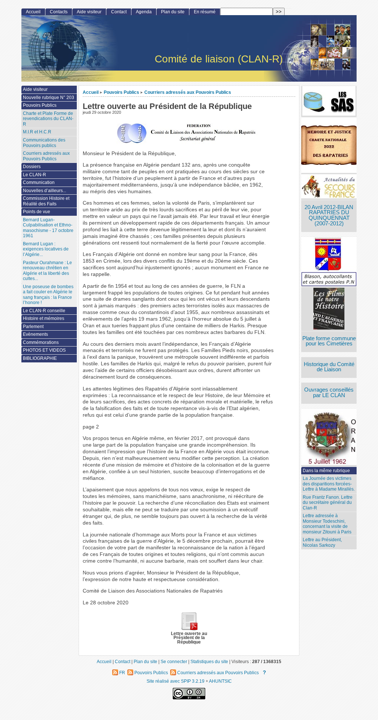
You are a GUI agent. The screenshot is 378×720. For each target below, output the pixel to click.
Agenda (144, 11)
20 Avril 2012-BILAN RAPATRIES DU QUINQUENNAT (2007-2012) (329, 215)
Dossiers (32, 166)
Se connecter (174, 661)
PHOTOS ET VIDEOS (44, 350)
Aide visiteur (89, 11)
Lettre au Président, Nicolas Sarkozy (322, 542)
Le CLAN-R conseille (44, 310)
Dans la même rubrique (326, 470)
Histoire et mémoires (43, 318)
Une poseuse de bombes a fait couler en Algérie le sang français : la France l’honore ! (48, 295)
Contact (119, 11)
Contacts (59, 11)
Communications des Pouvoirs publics (44, 142)
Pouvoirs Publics (121, 92)
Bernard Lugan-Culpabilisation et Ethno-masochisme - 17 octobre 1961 (48, 228)
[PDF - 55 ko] (189, 629)
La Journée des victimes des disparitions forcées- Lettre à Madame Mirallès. (329, 484)
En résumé (205, 11)
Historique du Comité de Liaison (329, 367)
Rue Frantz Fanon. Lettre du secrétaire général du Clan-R (328, 503)
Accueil (91, 92)
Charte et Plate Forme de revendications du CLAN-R (48, 119)
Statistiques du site (209, 661)
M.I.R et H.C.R (37, 131)
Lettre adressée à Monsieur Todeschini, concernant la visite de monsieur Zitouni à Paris (327, 524)
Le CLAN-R (34, 174)
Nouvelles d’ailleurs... (44, 190)
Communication (39, 182)
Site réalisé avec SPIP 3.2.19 (176, 681)
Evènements (35, 334)
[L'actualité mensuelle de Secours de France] (329, 187)
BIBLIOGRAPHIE (40, 358)
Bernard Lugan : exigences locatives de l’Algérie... (46, 249)
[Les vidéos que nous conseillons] (329, 309)
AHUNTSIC (220, 681)
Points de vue (36, 211)
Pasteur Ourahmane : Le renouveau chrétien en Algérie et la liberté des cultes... (47, 270)
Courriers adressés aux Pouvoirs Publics (187, 92)
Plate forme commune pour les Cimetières (329, 341)
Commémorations (41, 342)
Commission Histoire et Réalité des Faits (46, 201)
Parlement (33, 326)
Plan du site (173, 11)
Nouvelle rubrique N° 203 (48, 97)
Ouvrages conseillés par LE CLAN (329, 392)
